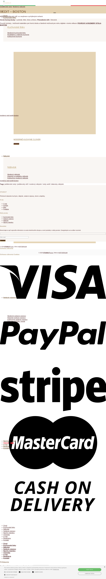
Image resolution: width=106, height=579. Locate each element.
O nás (5, 204)
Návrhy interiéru (9, 533)
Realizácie (7, 538)
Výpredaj (6, 535)
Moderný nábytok (19, 7)
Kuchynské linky (9, 18)
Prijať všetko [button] (89, 569)
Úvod (5, 525)
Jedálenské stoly (6, 7)
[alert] (53, 572)
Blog (4, 207)
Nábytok (6, 529)
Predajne (6, 209)
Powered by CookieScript (9, 577)
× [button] (104, 567)
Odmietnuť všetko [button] (89, 573)
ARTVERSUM (23, 246)
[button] (36, 574)
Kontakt (5, 205)
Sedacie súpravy (9, 531)
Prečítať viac (56, 569)
